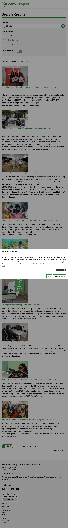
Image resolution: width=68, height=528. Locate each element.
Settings (59, 270)
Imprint (4, 266)
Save (49, 276)
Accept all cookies (59, 276)
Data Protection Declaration (41, 264)
